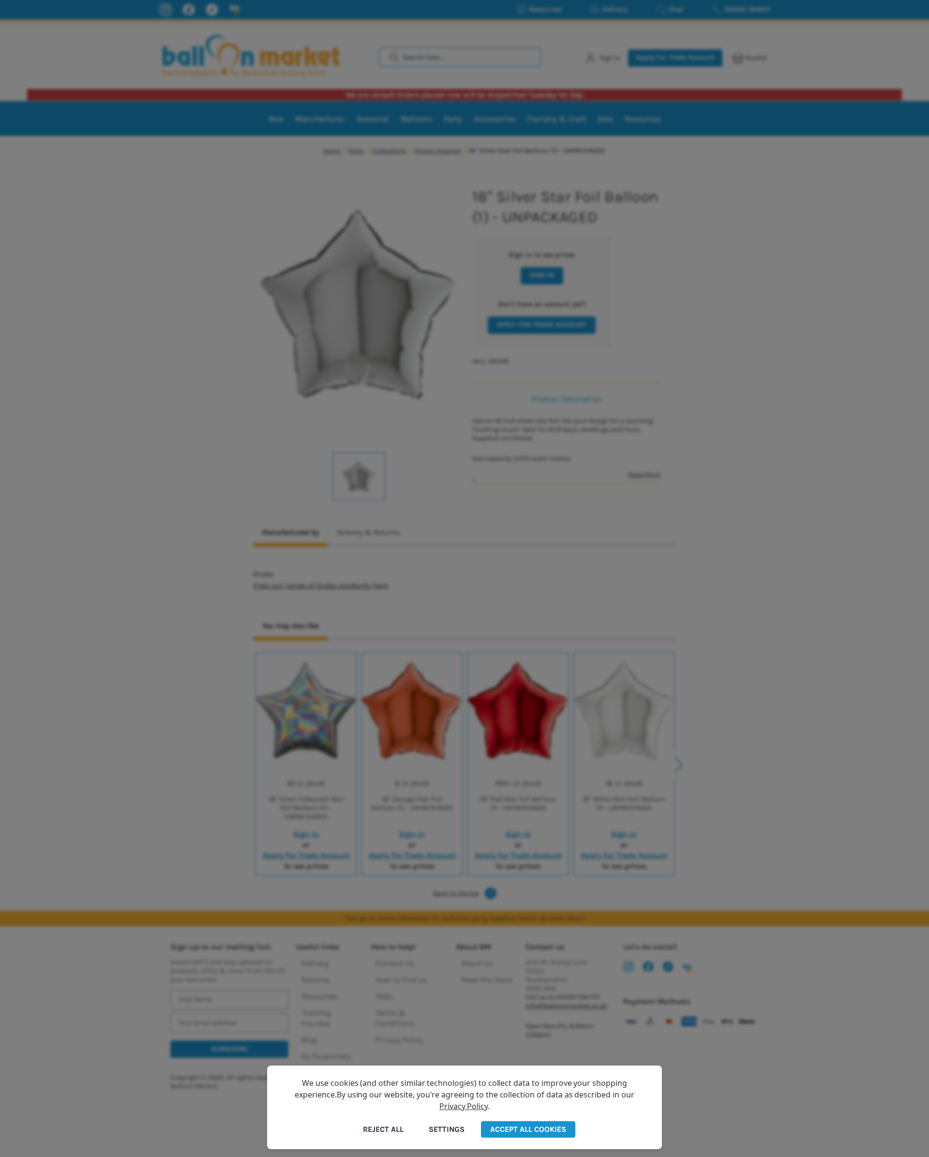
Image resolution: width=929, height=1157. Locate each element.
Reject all (383, 1129)
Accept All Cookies (528, 1129)
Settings (446, 1129)
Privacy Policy (463, 1106)
